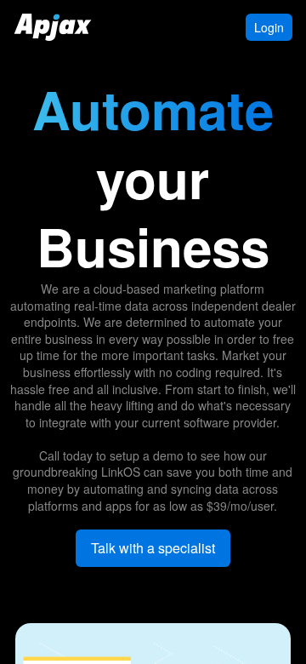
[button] (153, 548)
